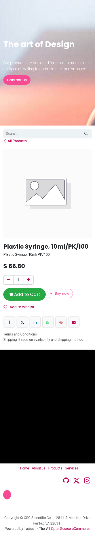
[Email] (73, 322)
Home (24, 468)
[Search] (86, 133)
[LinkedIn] (35, 322)
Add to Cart (26, 294)
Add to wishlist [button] (21, 306)
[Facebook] (9, 322)
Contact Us (17, 79)
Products (55, 468)
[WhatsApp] (48, 322)
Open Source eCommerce (71, 529)
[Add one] (28, 280)
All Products (17, 141)
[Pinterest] (61, 322)
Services (72, 468)
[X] (22, 322)
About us (39, 468)
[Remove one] (8, 280)
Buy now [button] (61, 293)
